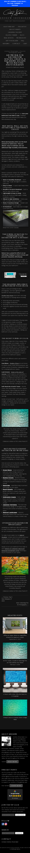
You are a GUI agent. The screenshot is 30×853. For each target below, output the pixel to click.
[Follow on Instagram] (6, 824)
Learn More (16, 785)
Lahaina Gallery (15, 32)
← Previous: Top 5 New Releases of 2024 (7, 599)
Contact (16, 44)
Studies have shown (7, 295)
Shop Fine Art (9, 27)
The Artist (22, 27)
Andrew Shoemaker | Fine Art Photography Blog (15, 51)
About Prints (15, 29)
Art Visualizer (12, 41)
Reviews (6, 44)
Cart (25, 44)
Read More (12, 761)
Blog (22, 35)
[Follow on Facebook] (3, 824)
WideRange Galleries (15, 849)
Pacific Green (11, 35)
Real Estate (9, 38)
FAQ (22, 41)
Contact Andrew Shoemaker (10, 842)
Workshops (21, 38)
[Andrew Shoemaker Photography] (15, 20)
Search (19, 833)
